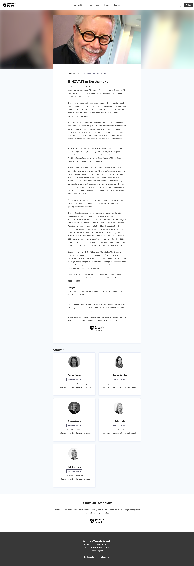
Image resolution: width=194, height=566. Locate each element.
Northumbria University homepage (97, 557)
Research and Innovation (77, 291)
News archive (78, 5)
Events (106, 5)
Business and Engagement (78, 294)
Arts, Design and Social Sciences (99, 291)
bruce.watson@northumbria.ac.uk (109, 278)
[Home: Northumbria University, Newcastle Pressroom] (9, 5)
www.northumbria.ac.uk (104, 311)
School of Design (119, 291)
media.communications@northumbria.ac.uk (91, 320)
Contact (117, 5)
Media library (93, 5)
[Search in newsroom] (179, 5)
